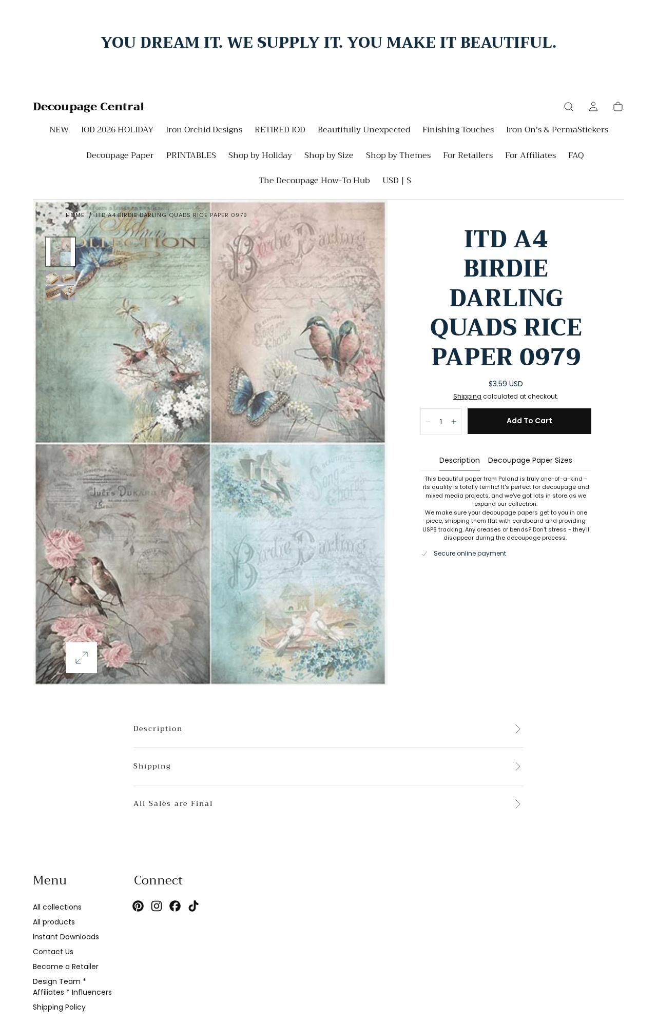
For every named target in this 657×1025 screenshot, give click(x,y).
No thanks (328, 621)
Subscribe (389, 587)
